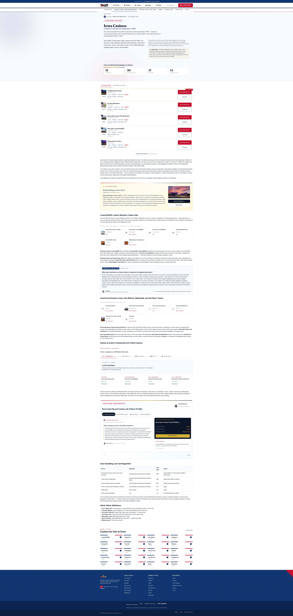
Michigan (126, 583)
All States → (127, 592)
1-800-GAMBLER (162, 603)
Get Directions (179, 205)
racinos (150, 590)
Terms (174, 590)
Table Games (124, 356)
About (159, 5)
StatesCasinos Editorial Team (119, 16)
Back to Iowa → (189, 530)
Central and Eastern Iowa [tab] (147, 9)
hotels (150, 592)
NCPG (141, 603)
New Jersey (127, 585)
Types (139, 5)
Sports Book (166, 356)
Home (105, 13)
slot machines (151, 588)
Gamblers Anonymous (150, 603)
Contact (174, 580)
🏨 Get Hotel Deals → (185, 92)
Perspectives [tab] (169, 9)
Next (189, 455)
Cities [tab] (187, 9)
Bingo (153, 356)
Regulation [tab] (179, 9)
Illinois (116, 162)
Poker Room (140, 356)
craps (149, 583)
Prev (104, 455)
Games (128, 5)
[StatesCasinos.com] (104, 5)
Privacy (174, 588)
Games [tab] (160, 9)
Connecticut (127, 578)
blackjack (150, 578)
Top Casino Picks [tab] (106, 85)
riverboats (151, 595)
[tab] (108, 414)
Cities (149, 5)
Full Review (184, 97)
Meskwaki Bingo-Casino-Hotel (114, 190)
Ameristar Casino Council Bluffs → (168, 422)
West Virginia (127, 590)
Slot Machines (108, 356)
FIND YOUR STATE (185, 5)
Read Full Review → (179, 201)
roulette (150, 580)
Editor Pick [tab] (108, 9)
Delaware (126, 580)
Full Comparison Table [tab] (119, 85)
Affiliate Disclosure (177, 585)
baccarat (150, 585)
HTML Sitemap (176, 583)
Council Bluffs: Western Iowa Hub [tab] (125, 9)
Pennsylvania (127, 588)
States (117, 5)
